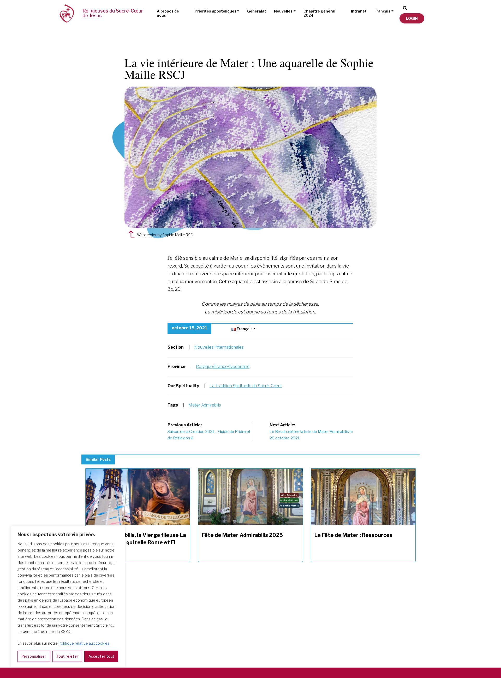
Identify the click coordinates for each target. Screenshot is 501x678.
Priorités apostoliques (215, 11)
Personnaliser (33, 656)
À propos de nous (168, 13)
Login (412, 18)
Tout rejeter (67, 656)
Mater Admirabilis (204, 405)
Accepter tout (101, 656)
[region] (67, 597)
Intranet (359, 11)
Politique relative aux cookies (84, 643)
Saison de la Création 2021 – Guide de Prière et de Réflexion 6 (209, 431)
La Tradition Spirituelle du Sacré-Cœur (246, 385)
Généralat (256, 11)
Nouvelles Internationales (219, 347)
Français (382, 11)
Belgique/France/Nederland (222, 366)
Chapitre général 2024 (319, 13)
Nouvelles (283, 11)
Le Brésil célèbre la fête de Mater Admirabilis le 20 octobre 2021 (311, 431)
